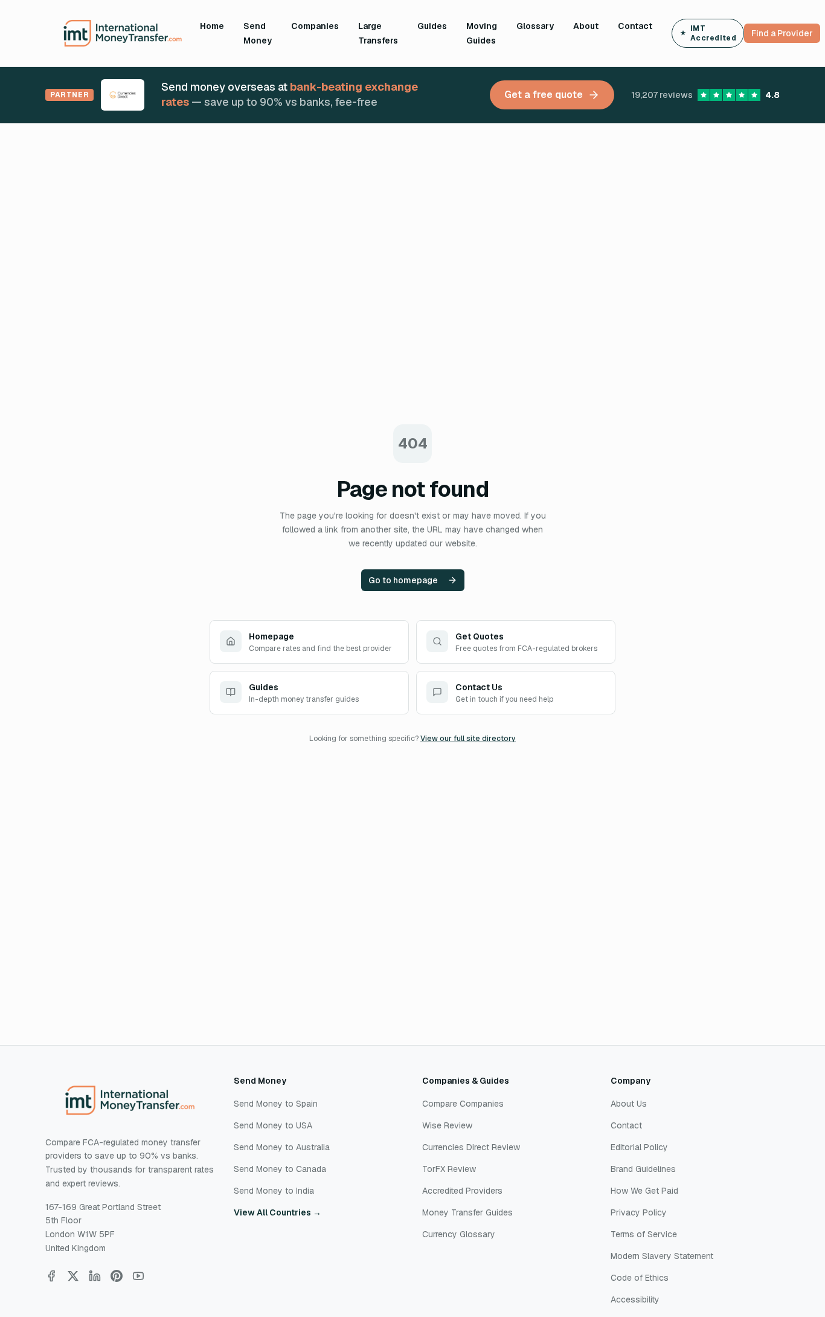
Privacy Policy (639, 1212)
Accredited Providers (462, 1190)
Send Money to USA (273, 1125)
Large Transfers (378, 33)
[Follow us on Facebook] (51, 1276)
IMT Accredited (713, 33)
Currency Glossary (458, 1234)
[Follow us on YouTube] (138, 1276)
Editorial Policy (639, 1147)
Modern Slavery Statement (662, 1256)
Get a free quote (543, 94)
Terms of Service (644, 1234)
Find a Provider (782, 33)
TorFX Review (449, 1168)
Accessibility (635, 1299)
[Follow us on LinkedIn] (95, 1276)
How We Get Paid (644, 1190)
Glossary (535, 26)
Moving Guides (481, 33)
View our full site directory (468, 738)
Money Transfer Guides (467, 1212)
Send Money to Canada (280, 1168)
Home (212, 26)
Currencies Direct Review (471, 1147)
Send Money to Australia (282, 1147)
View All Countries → (277, 1212)
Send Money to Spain (276, 1103)
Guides (432, 26)
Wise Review (447, 1125)
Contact (635, 26)
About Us (629, 1103)
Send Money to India (274, 1190)
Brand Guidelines (643, 1168)
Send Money (257, 33)
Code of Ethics (640, 1277)
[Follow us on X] (73, 1276)
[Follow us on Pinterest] (117, 1276)
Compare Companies (463, 1103)
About (586, 26)
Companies (315, 26)
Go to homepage (403, 580)
